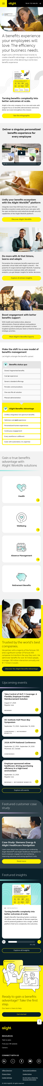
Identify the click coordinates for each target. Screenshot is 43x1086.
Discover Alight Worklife (22, 219)
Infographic (12, 908)
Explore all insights (21, 950)
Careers (5, 1048)
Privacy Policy (6, 1074)
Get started (21, 1014)
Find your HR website (9, 1044)
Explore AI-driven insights (21, 278)
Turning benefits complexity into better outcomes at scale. (19, 913)
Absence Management (21, 556)
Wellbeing (21, 526)
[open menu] (3, 3)
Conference (9, 731)
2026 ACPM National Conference (20, 743)
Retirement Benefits (21, 585)
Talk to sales (6, 1040)
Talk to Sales (32, 3)
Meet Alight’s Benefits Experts (21, 337)
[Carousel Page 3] (30, 942)
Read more (21, 861)
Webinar (8, 710)
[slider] (21, 164)
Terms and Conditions (29, 1070)
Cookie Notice (27, 1074)
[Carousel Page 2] (21, 942)
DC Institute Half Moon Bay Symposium (17, 721)
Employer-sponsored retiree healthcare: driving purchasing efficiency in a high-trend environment (18, 767)
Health (21, 496)
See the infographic (21, 116)
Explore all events (21, 790)
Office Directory (7, 1070)
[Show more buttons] (39, 164)
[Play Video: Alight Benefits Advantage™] (21, 152)
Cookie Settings (7, 1078)
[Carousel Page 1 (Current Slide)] (12, 942)
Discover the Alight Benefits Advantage (21, 669)
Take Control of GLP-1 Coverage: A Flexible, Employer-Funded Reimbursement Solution (20, 696)
